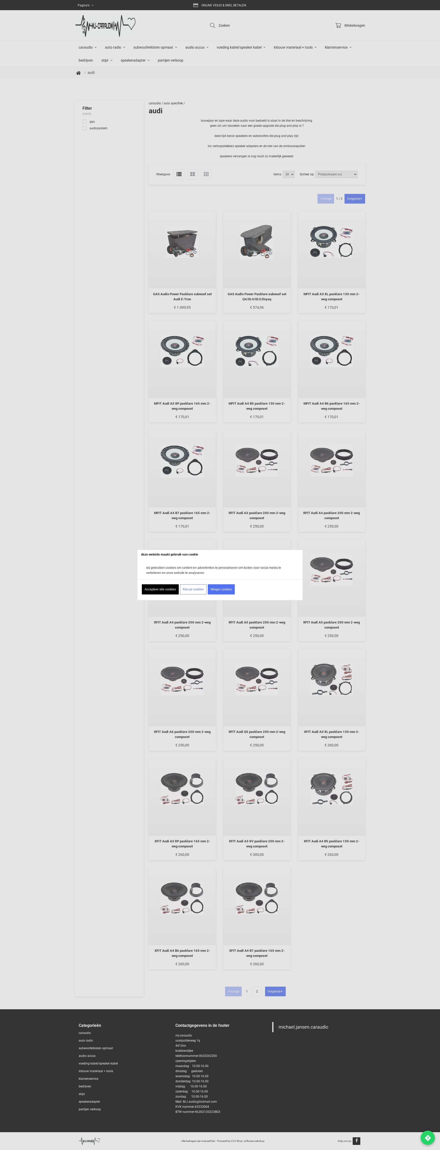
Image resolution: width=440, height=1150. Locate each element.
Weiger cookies (221, 589)
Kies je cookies (193, 589)
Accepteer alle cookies (160, 589)
